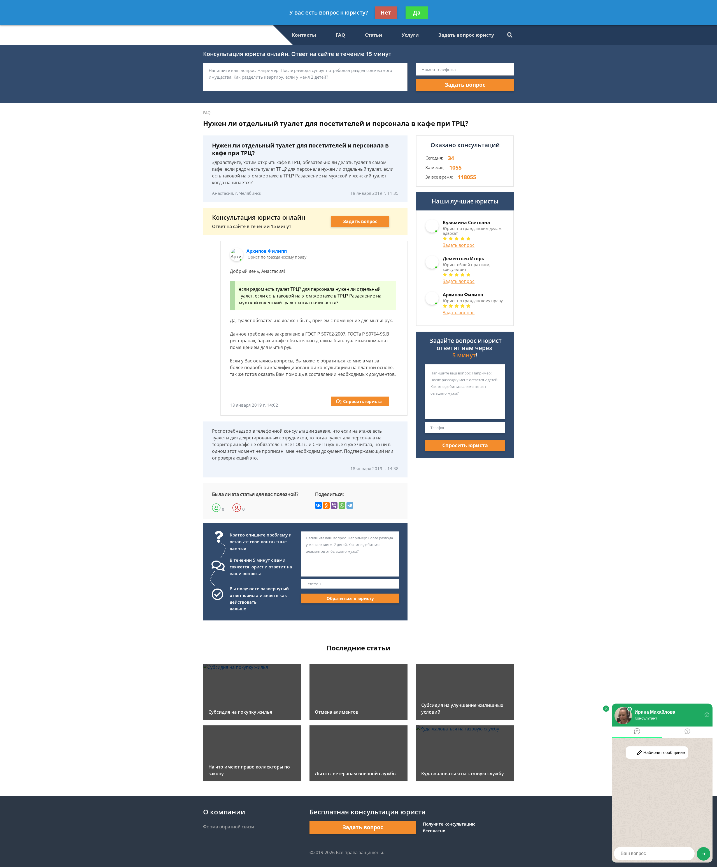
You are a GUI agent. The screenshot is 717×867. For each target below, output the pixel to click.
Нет (386, 12)
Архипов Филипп (266, 251)
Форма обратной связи (228, 827)
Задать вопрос (465, 84)
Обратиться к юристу (350, 598)
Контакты (304, 35)
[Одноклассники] (326, 505)
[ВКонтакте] (318, 505)
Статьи (373, 35)
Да (416, 12)
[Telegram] (349, 505)
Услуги (410, 35)
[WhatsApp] (342, 505)
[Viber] (334, 505)
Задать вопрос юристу (466, 35)
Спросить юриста (362, 401)
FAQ (340, 35)
